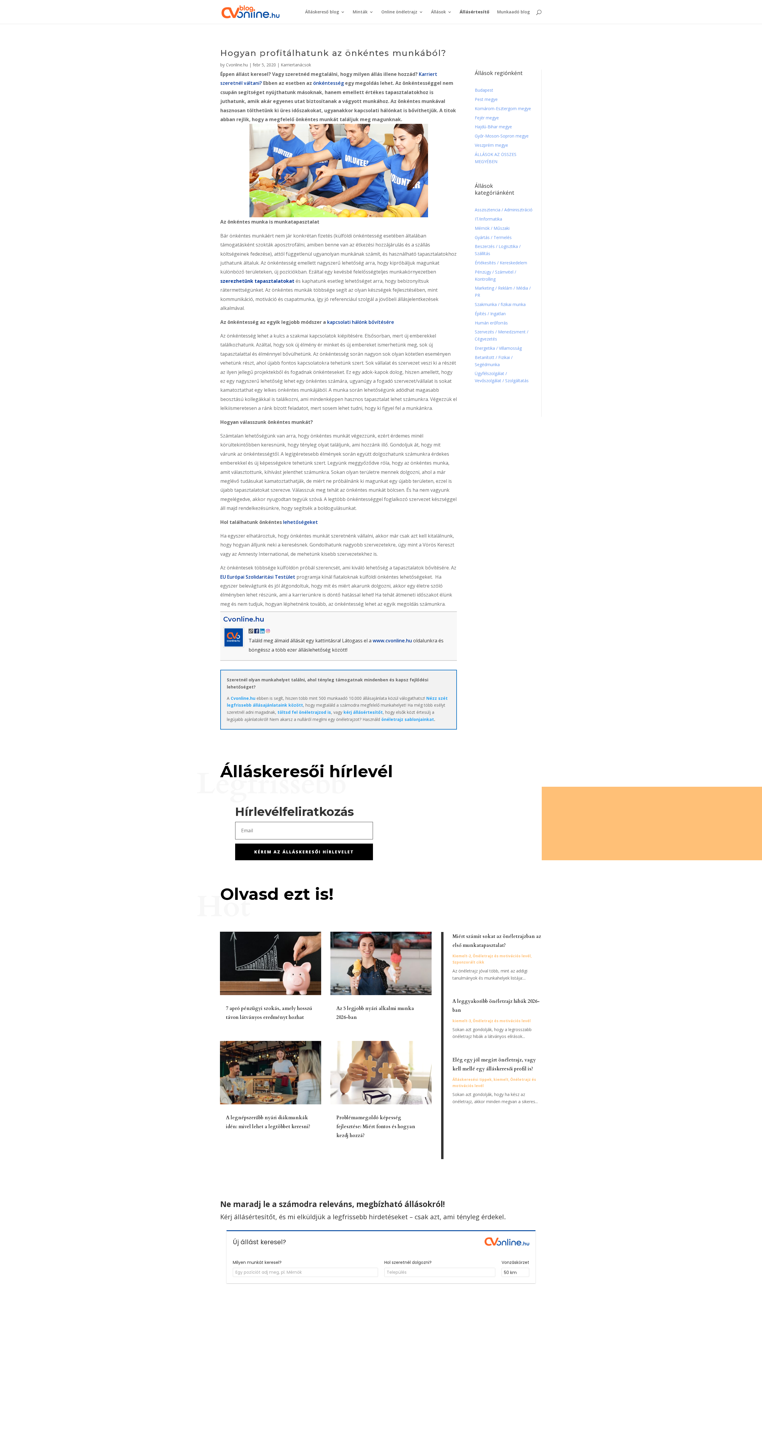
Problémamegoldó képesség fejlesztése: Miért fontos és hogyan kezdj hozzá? (375, 1126)
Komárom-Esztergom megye (503, 108)
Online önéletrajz (399, 12)
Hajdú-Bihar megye (493, 126)
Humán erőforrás (492, 323)
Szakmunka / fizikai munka (501, 304)
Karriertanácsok (296, 65)
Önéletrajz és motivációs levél (502, 955)
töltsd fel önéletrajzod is (304, 712)
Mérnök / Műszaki (493, 228)
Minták (360, 12)
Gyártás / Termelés (493, 237)
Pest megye (486, 99)
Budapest (484, 90)
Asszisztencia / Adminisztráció (504, 210)
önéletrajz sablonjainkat (407, 719)
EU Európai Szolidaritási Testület (257, 577)
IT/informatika (488, 219)
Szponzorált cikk (468, 962)
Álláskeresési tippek (472, 1079)
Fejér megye (487, 118)
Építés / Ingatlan (490, 313)
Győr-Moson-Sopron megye (502, 136)
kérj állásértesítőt (363, 712)
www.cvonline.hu (392, 640)
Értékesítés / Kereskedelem (501, 263)
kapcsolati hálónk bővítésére (360, 322)
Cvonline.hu (237, 65)
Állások (438, 12)
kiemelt (501, 1079)
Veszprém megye (491, 145)
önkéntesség (329, 83)
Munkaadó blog (513, 12)
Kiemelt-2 (461, 955)
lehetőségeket (300, 522)
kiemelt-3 (461, 1020)
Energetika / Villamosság (498, 348)
